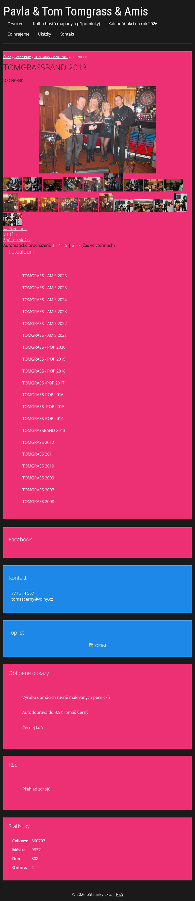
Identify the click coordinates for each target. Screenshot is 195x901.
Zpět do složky (16, 240)
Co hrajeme (18, 34)
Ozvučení (16, 23)
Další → (10, 234)
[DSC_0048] (123, 210)
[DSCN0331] (88, 210)
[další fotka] (183, 129)
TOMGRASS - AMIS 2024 (44, 299)
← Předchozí (15, 228)
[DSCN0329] (48, 210)
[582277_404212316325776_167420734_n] (10, 210)
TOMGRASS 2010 (38, 466)
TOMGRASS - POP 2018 (44, 371)
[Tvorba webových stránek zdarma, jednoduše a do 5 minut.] (111, 895)
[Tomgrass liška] (173, 190)
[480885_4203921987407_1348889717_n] (12, 190)
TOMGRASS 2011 (38, 454)
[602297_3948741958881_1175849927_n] (153, 190)
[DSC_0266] (12, 224)
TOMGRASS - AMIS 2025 (44, 288)
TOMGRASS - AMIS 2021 (44, 335)
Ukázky (44, 34)
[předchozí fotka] (11, 129)
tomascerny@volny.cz (32, 599)
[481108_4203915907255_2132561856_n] (32, 190)
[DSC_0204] (163, 210)
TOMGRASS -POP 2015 (43, 406)
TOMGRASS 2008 (38, 501)
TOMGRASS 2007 (38, 490)
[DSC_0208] (180, 210)
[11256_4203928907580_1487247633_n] (113, 190)
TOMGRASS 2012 (38, 442)
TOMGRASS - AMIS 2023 (44, 311)
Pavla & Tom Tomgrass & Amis (75, 11)
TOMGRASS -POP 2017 (43, 383)
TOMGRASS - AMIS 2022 (44, 323)
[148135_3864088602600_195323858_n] (52, 190)
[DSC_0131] (143, 210)
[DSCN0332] (106, 210)
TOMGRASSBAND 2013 (51, 57)
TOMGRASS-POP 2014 (42, 418)
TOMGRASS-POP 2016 (42, 394)
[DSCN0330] (68, 210)
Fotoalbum (22, 57)
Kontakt (66, 34)
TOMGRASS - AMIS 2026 (44, 276)
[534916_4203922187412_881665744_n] (133, 190)
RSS (119, 894)
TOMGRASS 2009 (38, 478)
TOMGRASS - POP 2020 (44, 347)
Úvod (7, 57)
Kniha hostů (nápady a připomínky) (66, 23)
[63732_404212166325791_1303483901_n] (73, 190)
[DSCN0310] (28, 210)
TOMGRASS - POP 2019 (44, 359)
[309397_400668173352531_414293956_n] (93, 190)
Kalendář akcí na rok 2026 (132, 23)
